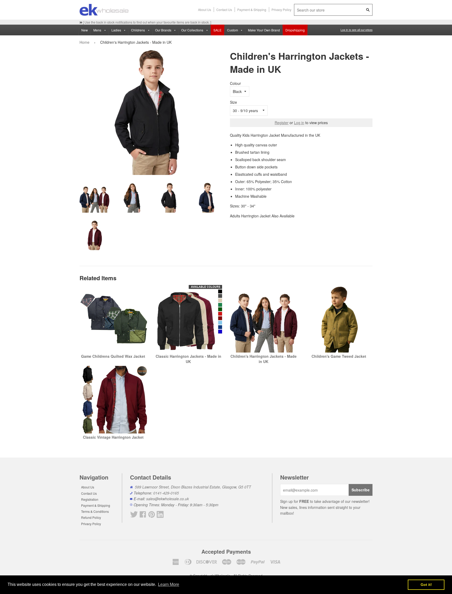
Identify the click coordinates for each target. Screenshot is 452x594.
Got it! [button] (426, 584)
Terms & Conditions (95, 511)
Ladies (116, 30)
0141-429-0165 (166, 493)
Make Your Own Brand (264, 30)
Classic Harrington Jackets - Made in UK (188, 359)
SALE (217, 30)
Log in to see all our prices (356, 30)
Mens (97, 30)
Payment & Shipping (251, 9)
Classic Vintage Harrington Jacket (113, 437)
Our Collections (192, 30)
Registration (89, 499)
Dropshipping (295, 30)
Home (84, 42)
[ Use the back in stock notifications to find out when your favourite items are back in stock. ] (146, 22)
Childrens (138, 30)
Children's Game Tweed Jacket (339, 356)
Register (282, 122)
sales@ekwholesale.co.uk (167, 498)
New (84, 30)
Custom (233, 30)
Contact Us (224, 9)
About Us (204, 9)
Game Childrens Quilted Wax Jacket (113, 356)
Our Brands (163, 30)
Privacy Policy (281, 9)
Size (233, 102)
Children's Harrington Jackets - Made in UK (263, 359)
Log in (299, 122)
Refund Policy (91, 517)
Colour (235, 83)
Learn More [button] (168, 584)
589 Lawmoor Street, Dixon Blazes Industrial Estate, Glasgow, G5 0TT (193, 487)
